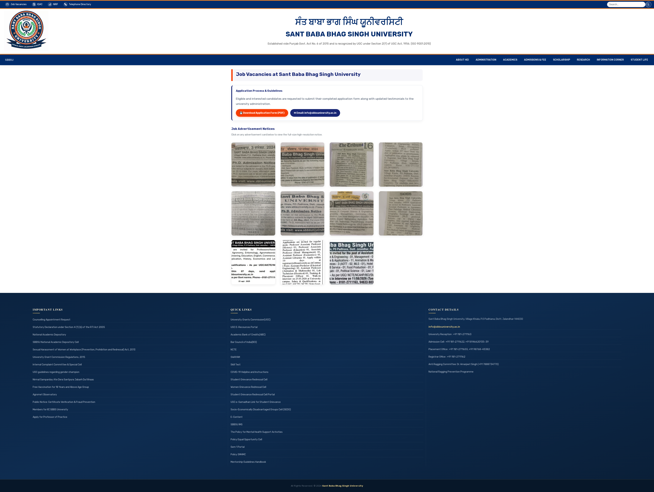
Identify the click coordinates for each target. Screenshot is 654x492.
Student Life (639, 59)
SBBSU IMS (237, 424)
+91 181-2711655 (458, 349)
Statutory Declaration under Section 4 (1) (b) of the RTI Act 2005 (69, 327)
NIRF (55, 4)
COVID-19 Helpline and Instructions (249, 372)
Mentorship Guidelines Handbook (248, 462)
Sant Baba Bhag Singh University (342, 486)
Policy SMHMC (238, 454)
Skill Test (235, 364)
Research (583, 59)
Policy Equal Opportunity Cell (246, 439)
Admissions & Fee (535, 59)
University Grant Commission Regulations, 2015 (59, 357)
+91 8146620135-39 (477, 341)
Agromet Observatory (45, 394)
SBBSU (9, 59)
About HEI (462, 59)
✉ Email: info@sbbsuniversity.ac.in (315, 112)
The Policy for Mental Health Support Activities (257, 432)
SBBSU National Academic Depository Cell (56, 342)
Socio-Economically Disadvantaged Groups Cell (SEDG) (261, 409)
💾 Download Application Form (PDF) (262, 112)
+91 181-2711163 (462, 334)
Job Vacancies (19, 4)
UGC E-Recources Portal (244, 327)
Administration (486, 59)
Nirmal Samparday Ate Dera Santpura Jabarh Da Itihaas (63, 379)
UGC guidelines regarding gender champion (56, 372)
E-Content (237, 417)
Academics (510, 59)
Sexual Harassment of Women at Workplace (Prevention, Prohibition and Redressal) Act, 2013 (84, 349)
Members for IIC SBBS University (50, 409)
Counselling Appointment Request (51, 319)
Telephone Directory (80, 4)
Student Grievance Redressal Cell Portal (253, 394)
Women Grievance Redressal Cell (248, 387)
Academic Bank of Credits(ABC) (248, 334)
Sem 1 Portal (238, 447)
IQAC (39, 4)
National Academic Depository (49, 334)
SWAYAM (235, 357)
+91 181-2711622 (455, 341)
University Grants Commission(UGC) (250, 319)
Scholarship (561, 59)
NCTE (234, 349)
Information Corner (610, 59)
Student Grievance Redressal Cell (249, 379)
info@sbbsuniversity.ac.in (444, 326)
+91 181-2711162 (456, 356)
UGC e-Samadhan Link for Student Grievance (256, 402)
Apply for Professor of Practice (50, 417)
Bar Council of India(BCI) (244, 342)
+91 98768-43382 (479, 349)
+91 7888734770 (488, 364)
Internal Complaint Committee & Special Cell (57, 364)
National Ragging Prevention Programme (451, 371)
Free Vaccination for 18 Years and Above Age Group (61, 387)
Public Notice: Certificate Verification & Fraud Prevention (64, 402)
